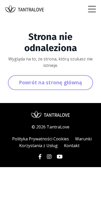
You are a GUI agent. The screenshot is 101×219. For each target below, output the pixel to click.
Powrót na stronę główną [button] (50, 82)
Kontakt (72, 145)
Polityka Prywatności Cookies (40, 139)
